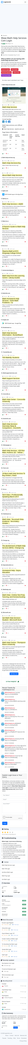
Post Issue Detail (6, 75)
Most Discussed (8, 920)
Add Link (17, 1035)
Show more (14, 770)
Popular (4, 1038)
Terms (18, 1038)
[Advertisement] (14, 19)
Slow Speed (15, 69)
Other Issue (16, 72)
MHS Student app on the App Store (14, 194)
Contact (12, 1035)
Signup (15, 1027)
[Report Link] (25, 153)
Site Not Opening (6, 72)
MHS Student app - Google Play (13, 323)
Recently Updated (8, 960)
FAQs (14, 1038)
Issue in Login (5, 69)
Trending (9, 1038)
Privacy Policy (23, 1041)
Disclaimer (24, 1038)
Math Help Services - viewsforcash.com (14, 129)
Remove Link (23, 1035)
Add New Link (14, 674)
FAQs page (17, 858)
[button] (18, 681)
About (6, 1035)
